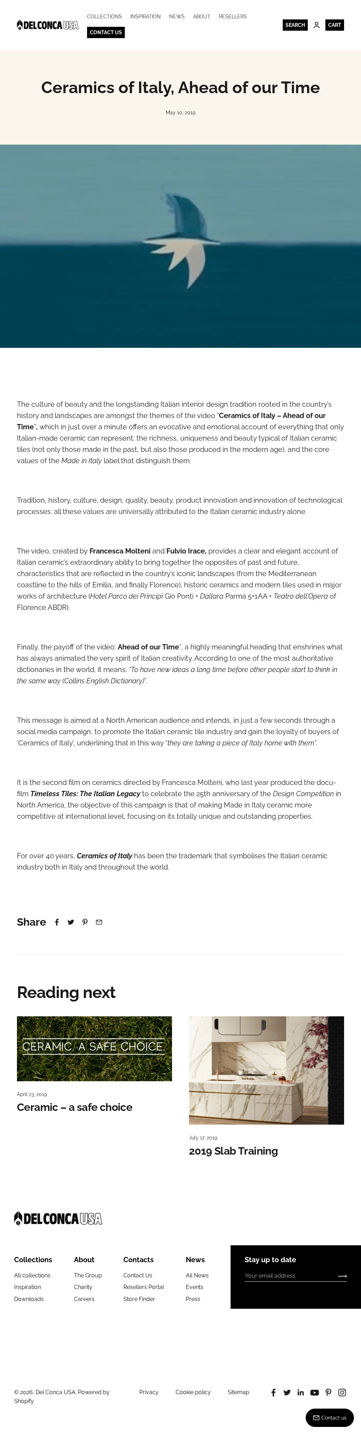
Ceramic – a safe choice (74, 1107)
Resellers (233, 16)
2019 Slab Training (233, 1151)
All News (197, 1275)
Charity (83, 1287)
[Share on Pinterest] (85, 922)
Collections (104, 16)
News (177, 16)
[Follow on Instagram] (342, 1392)
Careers (84, 1299)
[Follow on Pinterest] (328, 1392)
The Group (88, 1275)
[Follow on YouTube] (314, 1392)
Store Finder (139, 1299)
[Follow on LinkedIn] (301, 1392)
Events (194, 1287)
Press (193, 1299)
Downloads (29, 1299)
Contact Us (137, 1275)
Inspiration (145, 16)
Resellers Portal (143, 1287)
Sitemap (238, 1392)
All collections (32, 1275)
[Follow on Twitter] (287, 1392)
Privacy (149, 1392)
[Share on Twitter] (71, 922)
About (201, 16)
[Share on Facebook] (57, 922)
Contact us (106, 32)
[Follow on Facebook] (273, 1392)
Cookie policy (193, 1392)
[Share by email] (99, 922)
